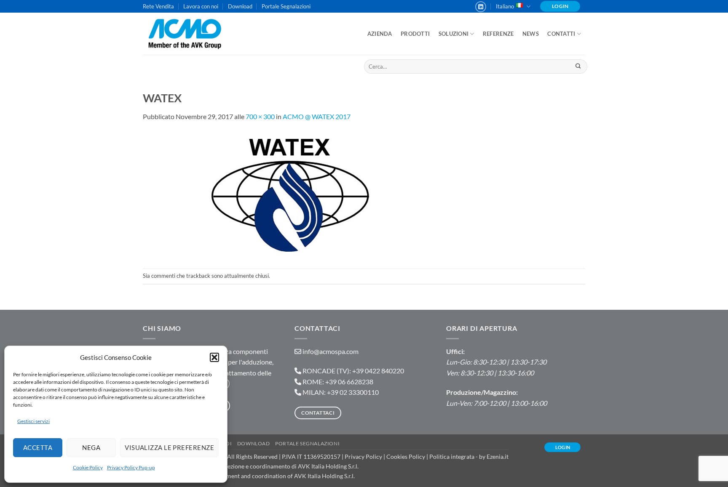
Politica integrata (451, 456)
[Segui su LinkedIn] (480, 6)
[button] (214, 357)
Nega (91, 447)
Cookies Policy (405, 456)
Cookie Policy (88, 467)
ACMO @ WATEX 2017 (317, 116)
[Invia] (577, 66)
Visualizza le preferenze (169, 447)
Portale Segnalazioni (286, 6)
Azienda (379, 33)
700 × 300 (260, 116)
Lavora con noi (200, 6)
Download (240, 6)
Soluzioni (453, 33)
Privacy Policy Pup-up (131, 467)
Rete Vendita (158, 6)
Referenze (498, 33)
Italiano (505, 6)
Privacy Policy (363, 456)
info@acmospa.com (330, 351)
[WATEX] (290, 194)
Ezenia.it (498, 456)
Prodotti (415, 33)
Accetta (37, 447)
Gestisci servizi (33, 421)
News (530, 33)
